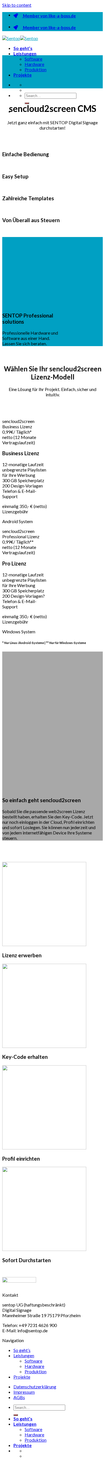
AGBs (19, 1397)
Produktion (35, 69)
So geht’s (22, 48)
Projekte (22, 74)
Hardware (34, 64)
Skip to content (16, 5)
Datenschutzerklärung (34, 1386)
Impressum (24, 1392)
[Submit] (15, 1415)
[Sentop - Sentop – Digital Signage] (20, 38)
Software (33, 58)
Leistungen (24, 53)
